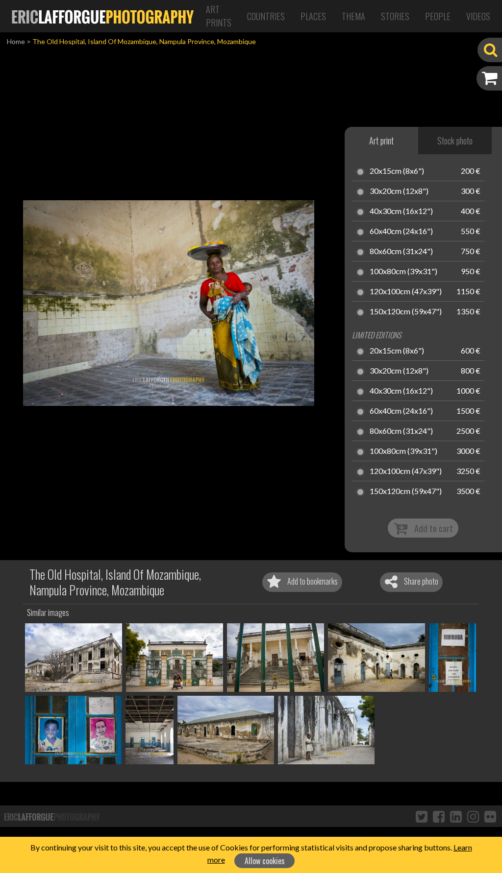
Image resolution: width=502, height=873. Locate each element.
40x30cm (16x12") (401, 211)
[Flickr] (490, 816)
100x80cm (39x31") (403, 272)
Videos (478, 16)
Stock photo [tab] (455, 140)
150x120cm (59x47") (406, 312)
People (438, 16)
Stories (395, 16)
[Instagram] (473, 816)
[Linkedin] (456, 816)
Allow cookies (265, 861)
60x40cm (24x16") (401, 232)
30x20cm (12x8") (399, 191)
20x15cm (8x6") (397, 171)
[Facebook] (439, 816)
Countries (266, 16)
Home (16, 41)
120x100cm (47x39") (406, 292)
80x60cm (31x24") (401, 252)
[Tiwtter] (421, 816)
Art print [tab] (381, 140)
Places (313, 16)
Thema (353, 16)
